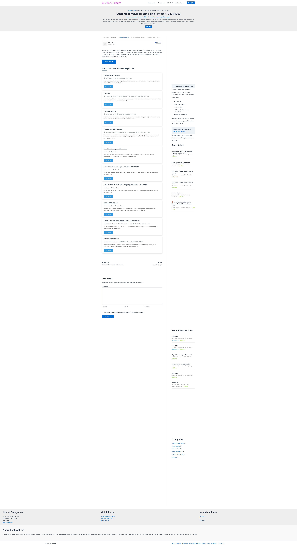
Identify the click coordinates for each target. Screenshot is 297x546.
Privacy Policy (206, 543)
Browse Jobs (151, 3)
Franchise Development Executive (115, 149)
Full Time (148, 26)
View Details (108, 86)
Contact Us (221, 543)
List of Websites (176, 451)
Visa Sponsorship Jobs (108, 516)
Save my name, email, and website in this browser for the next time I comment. (124, 312)
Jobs (134, 10)
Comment (105, 286)
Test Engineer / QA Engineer (113, 129)
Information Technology (155, 17)
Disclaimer (185, 543)
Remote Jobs (105, 520)
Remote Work (167, 17)
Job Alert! (170, 3)
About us (214, 543)
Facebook (203, 516)
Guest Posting (176, 446)
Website (158, 43)
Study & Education (177, 454)
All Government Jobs (107, 518)
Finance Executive (110, 111)
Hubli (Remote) (124, 37)
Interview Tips (176, 449)
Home (130, 10)
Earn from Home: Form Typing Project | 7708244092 (121, 167)
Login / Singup (179, 3)
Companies (161, 3)
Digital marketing (8, 522)
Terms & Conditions (195, 543)
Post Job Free (176, 543)
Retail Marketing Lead (111, 203)
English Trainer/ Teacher (112, 75)
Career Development (178, 443)
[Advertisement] (183, 59)
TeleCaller (107, 93)
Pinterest (202, 520)
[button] (190, 2)
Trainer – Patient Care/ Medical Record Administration (122, 221)
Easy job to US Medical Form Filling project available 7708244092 (125, 185)
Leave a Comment (131, 17)
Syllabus (174, 457)
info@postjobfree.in (179, 131)
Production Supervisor (111, 239)
